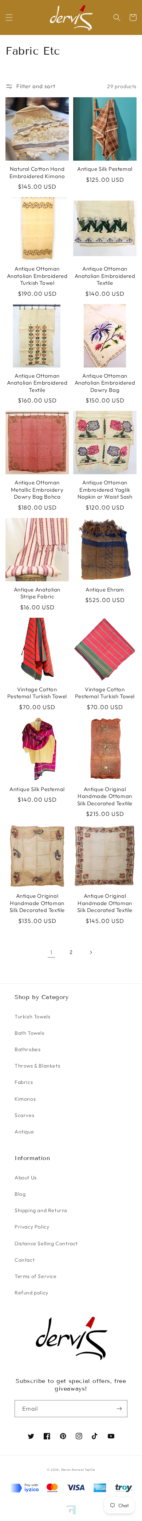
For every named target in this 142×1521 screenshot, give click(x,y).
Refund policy (31, 1292)
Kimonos (25, 1099)
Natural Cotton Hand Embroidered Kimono (37, 172)
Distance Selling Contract (46, 1243)
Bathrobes (27, 1049)
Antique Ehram (105, 589)
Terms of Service (36, 1276)
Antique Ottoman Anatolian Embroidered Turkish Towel (37, 275)
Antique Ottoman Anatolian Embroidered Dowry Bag (105, 382)
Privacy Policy (32, 1226)
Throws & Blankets (37, 1065)
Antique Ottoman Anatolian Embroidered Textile (105, 275)
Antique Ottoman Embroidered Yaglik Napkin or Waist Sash (105, 489)
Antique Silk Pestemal (105, 168)
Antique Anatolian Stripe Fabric (37, 593)
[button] (9, 17)
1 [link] (51, 952)
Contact (25, 1260)
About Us (26, 1177)
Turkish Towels (32, 1016)
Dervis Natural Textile (78, 1469)
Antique (24, 1131)
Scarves (24, 1115)
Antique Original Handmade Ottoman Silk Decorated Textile (105, 796)
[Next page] (91, 952)
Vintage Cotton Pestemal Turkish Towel (37, 693)
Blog (20, 1194)
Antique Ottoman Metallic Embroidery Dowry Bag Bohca (37, 489)
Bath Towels (29, 1033)
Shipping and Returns (41, 1210)
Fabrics (24, 1082)
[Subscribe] (119, 1408)
